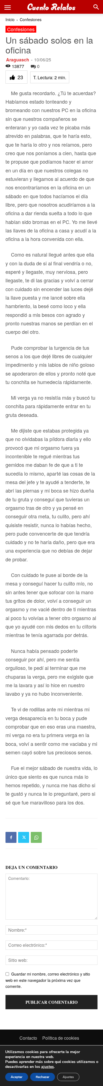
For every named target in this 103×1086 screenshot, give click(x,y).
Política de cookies (60, 1038)
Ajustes (68, 1077)
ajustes (47, 1066)
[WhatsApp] (36, 837)
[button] (7, 7)
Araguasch (17, 59)
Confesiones (30, 19)
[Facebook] (10, 837)
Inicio (10, 19)
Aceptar (17, 1077)
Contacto (28, 1038)
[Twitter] (23, 837)
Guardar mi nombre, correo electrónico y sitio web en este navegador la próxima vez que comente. (47, 980)
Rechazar (42, 1077)
